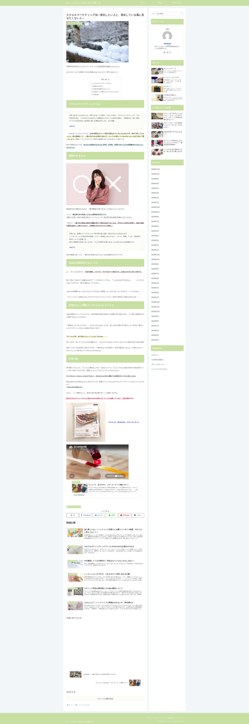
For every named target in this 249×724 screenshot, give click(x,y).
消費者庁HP (72, 126)
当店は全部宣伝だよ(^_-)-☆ (101, 89)
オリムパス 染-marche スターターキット (123, 422)
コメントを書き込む (105, 699)
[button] (138, 515)
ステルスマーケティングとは (102, 83)
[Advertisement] (105, 643)
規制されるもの (98, 86)
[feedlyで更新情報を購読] (167, 52)
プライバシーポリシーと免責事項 (163, 718)
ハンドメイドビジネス (74, 506)
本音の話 (96, 94)
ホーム (149, 718)
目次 (102, 79)
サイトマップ (180, 718)
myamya (167, 44)
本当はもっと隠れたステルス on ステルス (106, 92)
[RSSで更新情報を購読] (170, 52)
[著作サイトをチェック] (164, 52)
